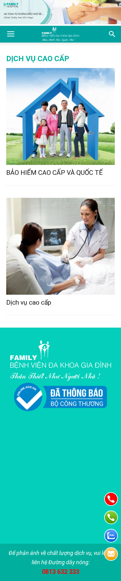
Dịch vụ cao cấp (28, 302)
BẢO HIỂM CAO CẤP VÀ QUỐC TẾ (54, 172)
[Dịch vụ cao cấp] (60, 246)
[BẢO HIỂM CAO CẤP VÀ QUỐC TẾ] (60, 116)
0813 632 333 (60, 571)
